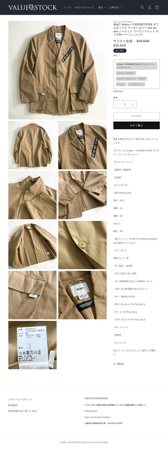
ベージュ (121, 84)
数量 (115, 97)
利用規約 (13, 405)
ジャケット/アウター (126, 73)
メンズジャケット (136, 84)
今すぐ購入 (136, 125)
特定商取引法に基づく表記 (22, 411)
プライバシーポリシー (20, 399)
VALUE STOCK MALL (78, 442)
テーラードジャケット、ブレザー (131, 79)
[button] (101, 7)
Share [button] (120, 363)
